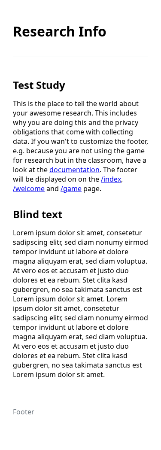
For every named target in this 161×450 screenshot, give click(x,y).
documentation (74, 169)
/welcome (29, 188)
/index (111, 179)
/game (71, 188)
